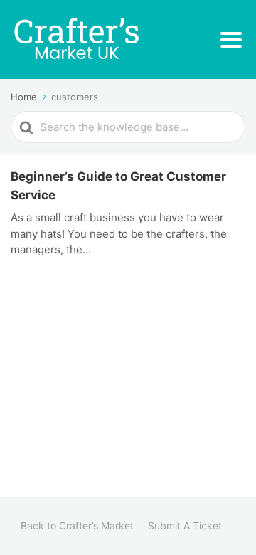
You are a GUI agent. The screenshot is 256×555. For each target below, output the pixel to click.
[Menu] (231, 40)
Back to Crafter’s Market (77, 525)
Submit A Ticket (185, 525)
